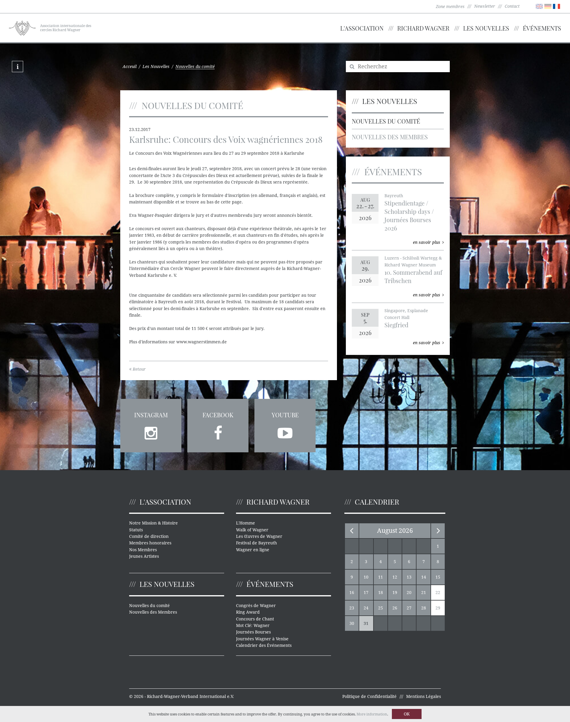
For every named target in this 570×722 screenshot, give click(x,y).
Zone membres (450, 6)
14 (423, 577)
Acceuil (130, 66)
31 (366, 623)
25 (380, 608)
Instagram (151, 415)
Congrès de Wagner (256, 605)
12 (394, 577)
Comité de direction (149, 536)
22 (438, 592)
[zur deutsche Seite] (548, 6)
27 (409, 608)
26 (394, 608)
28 (423, 608)
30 (351, 623)
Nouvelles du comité (386, 121)
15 (438, 577)
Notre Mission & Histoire (153, 523)
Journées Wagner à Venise (262, 638)
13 (409, 577)
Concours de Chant (255, 619)
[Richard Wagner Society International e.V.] (22, 27)
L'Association (362, 28)
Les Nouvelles (486, 28)
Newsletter (484, 6)
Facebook (217, 415)
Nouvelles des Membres (390, 137)
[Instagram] (150, 431)
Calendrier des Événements (264, 645)
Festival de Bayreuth (256, 543)
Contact (512, 6)
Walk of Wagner (252, 529)
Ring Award (248, 612)
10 (366, 577)
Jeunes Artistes (144, 556)
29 (438, 608)
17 (366, 592)
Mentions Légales (423, 696)
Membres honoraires (150, 543)
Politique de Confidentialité (369, 696)
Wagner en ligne (252, 549)
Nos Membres (143, 549)
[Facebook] (217, 431)
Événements (542, 28)
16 (351, 592)
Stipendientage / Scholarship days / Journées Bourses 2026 (409, 215)
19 (394, 592)
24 (366, 608)
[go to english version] (539, 6)
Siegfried (396, 325)
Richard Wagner (423, 28)
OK (407, 714)
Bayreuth (393, 195)
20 (409, 592)
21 (423, 592)
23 (351, 608)
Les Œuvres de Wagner (259, 536)
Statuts (136, 529)
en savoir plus (426, 242)
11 (380, 577)
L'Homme (245, 523)
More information (372, 714)
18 (380, 592)
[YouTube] (285, 431)
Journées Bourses (253, 632)
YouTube (285, 415)
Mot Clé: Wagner (253, 625)
